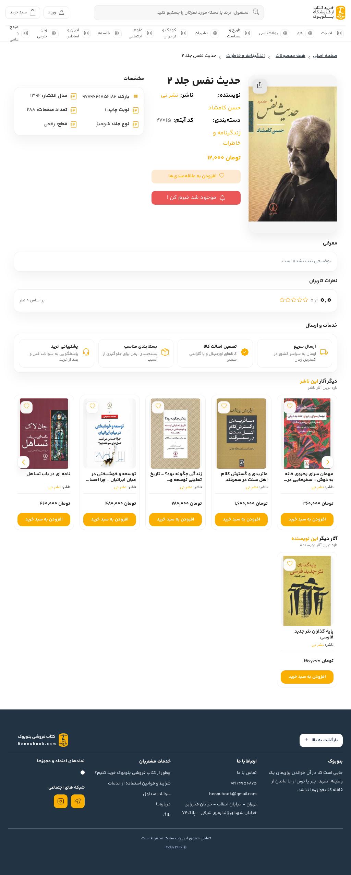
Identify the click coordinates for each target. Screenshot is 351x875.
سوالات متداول (157, 794)
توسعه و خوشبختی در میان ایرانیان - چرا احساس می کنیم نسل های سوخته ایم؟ (175, 482)
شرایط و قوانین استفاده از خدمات (139, 783)
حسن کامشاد (224, 108)
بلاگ (166, 815)
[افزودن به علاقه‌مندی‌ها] (289, 407)
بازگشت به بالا (325, 740)
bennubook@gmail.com (233, 794)
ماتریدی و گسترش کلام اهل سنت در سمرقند (310, 477)
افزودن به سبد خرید (307, 519)
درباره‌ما (163, 804)
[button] (196, 176)
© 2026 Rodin (175, 847)
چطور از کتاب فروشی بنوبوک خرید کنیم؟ (133, 772)
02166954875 (244, 783)
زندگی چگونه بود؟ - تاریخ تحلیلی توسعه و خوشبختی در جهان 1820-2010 (242, 482)
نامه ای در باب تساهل (114, 474)
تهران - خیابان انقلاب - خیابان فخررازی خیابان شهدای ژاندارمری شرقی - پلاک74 (219, 808)
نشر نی (169, 95)
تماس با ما (247, 772)
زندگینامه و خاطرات (227, 138)
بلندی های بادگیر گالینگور (52, 477)
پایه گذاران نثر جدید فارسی (314, 634)
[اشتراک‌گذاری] (260, 86)
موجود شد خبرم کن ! (191, 197)
